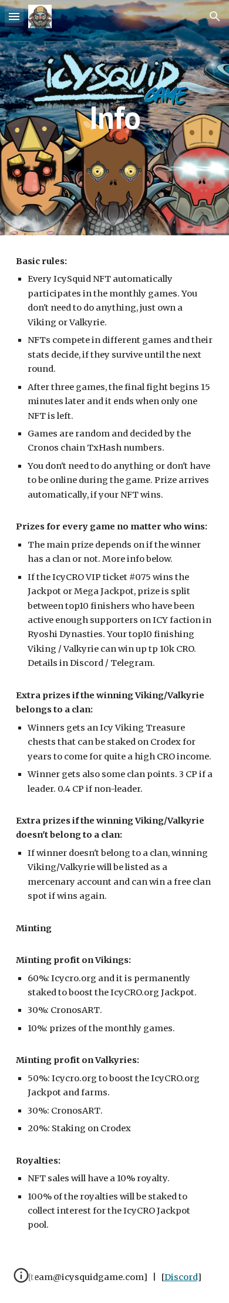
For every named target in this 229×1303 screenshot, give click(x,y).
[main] (114, 117)
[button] (14, 16)
